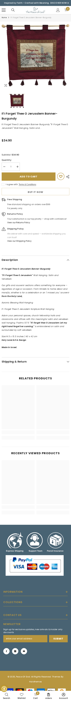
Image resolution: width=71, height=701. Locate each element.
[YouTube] (24, 651)
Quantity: (7, 160)
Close (68, 3)
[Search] (13, 10)
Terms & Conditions (27, 184)
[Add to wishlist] (60, 176)
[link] (18, 432)
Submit (58, 638)
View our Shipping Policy (19, 241)
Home (4, 17)
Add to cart (28, 176)
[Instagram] (15, 651)
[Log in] (58, 10)
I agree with (12, 184)
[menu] (4, 10)
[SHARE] (66, 177)
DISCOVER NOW (58, 2)
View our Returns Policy (18, 222)
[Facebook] (6, 651)
